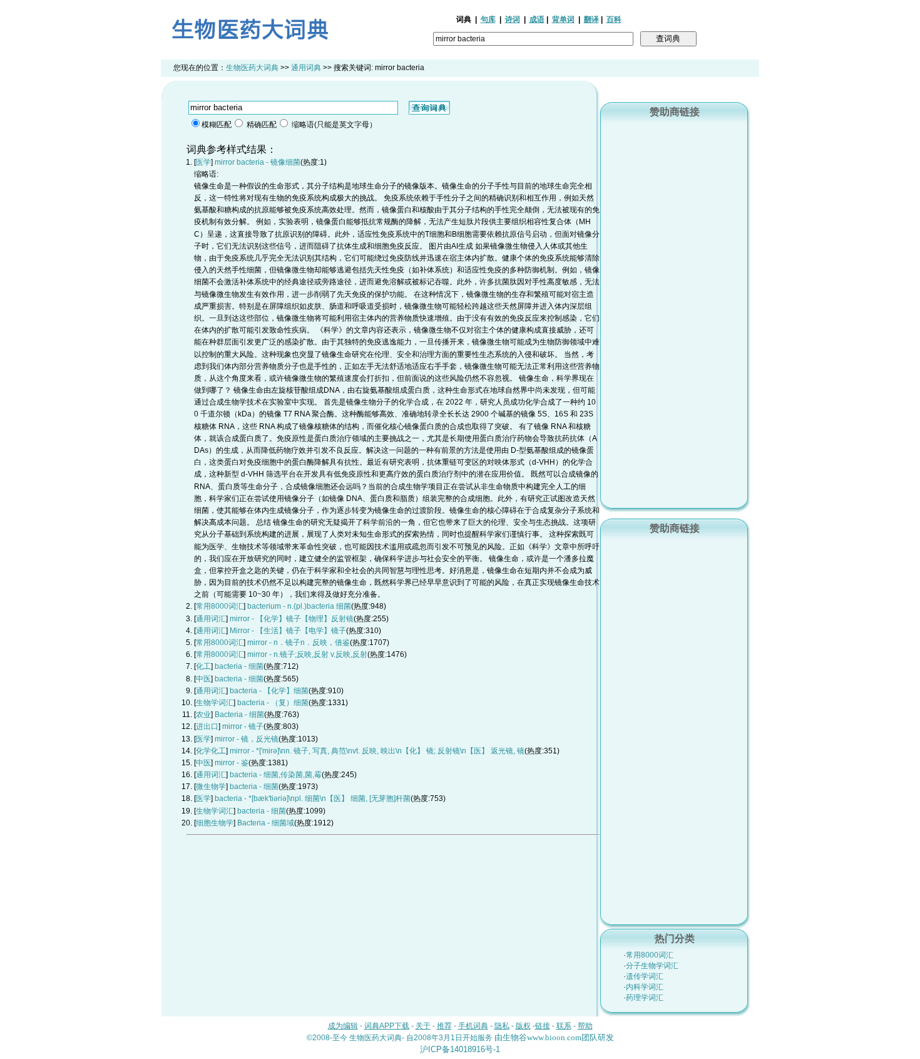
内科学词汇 (644, 987)
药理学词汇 (644, 997)
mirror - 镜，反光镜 (247, 739)
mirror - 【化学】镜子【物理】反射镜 (292, 618)
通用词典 (306, 67)
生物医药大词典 (252, 67)
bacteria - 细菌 (239, 666)
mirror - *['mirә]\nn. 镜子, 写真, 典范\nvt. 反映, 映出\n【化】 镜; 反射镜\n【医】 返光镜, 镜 (377, 750)
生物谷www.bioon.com (542, 1037)
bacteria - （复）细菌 (273, 702)
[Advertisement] (675, 311)
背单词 (563, 19)
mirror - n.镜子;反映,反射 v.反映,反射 (307, 654)
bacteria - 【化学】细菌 (269, 690)
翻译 (591, 19)
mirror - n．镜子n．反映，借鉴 (298, 642)
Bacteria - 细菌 (239, 714)
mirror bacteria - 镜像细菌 (257, 162)
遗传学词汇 (644, 976)
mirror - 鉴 (231, 762)
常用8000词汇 (649, 955)
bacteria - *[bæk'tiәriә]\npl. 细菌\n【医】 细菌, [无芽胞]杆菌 (313, 798)
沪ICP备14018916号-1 (460, 1049)
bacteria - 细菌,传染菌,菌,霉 (276, 774)
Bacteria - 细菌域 (265, 823)
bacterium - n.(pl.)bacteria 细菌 (299, 606)
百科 (613, 19)
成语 (536, 19)
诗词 (512, 19)
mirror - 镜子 (242, 726)
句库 (488, 19)
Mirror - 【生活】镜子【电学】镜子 (288, 630)
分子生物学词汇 (652, 965)
